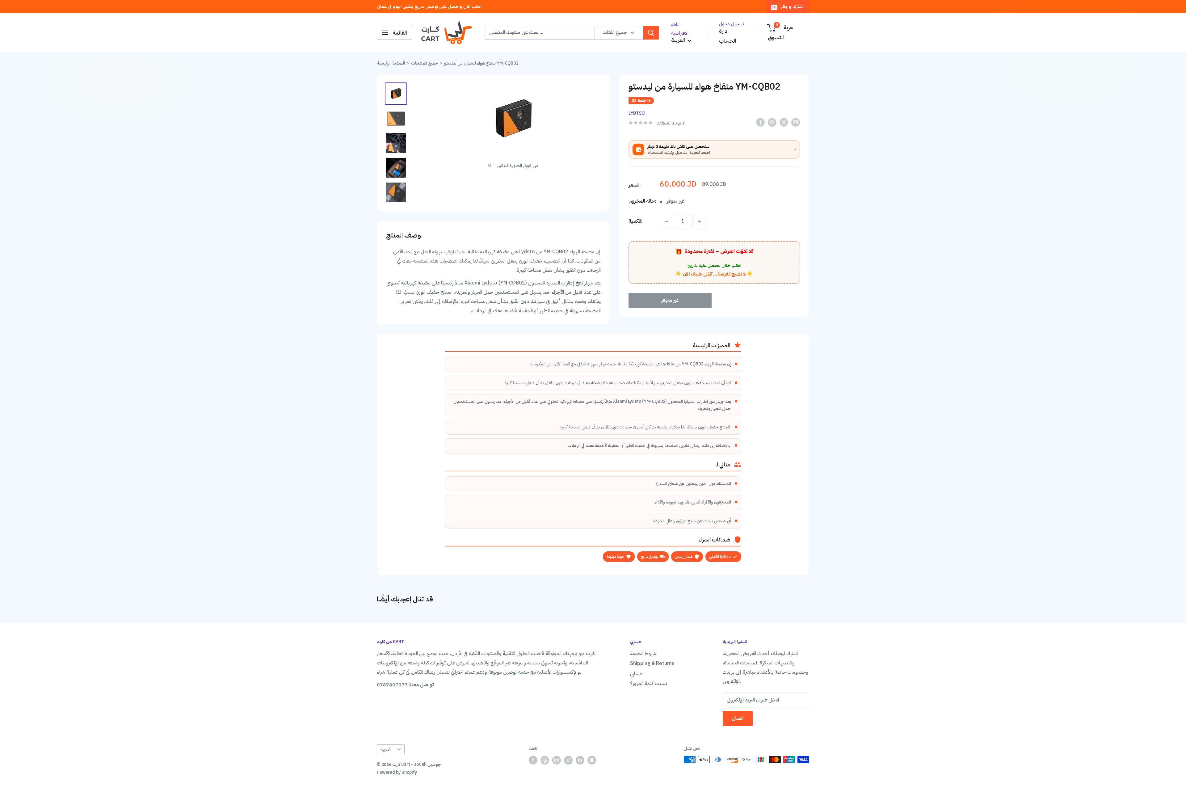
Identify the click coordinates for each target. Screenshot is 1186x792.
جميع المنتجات (424, 63)
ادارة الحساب (727, 36)
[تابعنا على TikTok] (568, 760)
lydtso (637, 113)
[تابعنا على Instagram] (556, 760)
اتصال (737, 718)
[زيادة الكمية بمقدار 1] (699, 221)
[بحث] (651, 33)
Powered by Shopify (397, 772)
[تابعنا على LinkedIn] (580, 760)
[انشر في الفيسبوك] (760, 122)
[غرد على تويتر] (784, 122)
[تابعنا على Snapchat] (591, 760)
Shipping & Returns (652, 663)
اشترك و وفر (792, 6)
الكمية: (635, 221)
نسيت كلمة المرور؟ (648, 683)
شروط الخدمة (643, 653)
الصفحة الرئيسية (391, 63)
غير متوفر (670, 300)
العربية (385, 749)
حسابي (636, 673)
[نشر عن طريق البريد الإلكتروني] (795, 122)
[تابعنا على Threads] (544, 760)
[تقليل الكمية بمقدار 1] (666, 221)
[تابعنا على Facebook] (533, 760)
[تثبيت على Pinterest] (772, 122)
